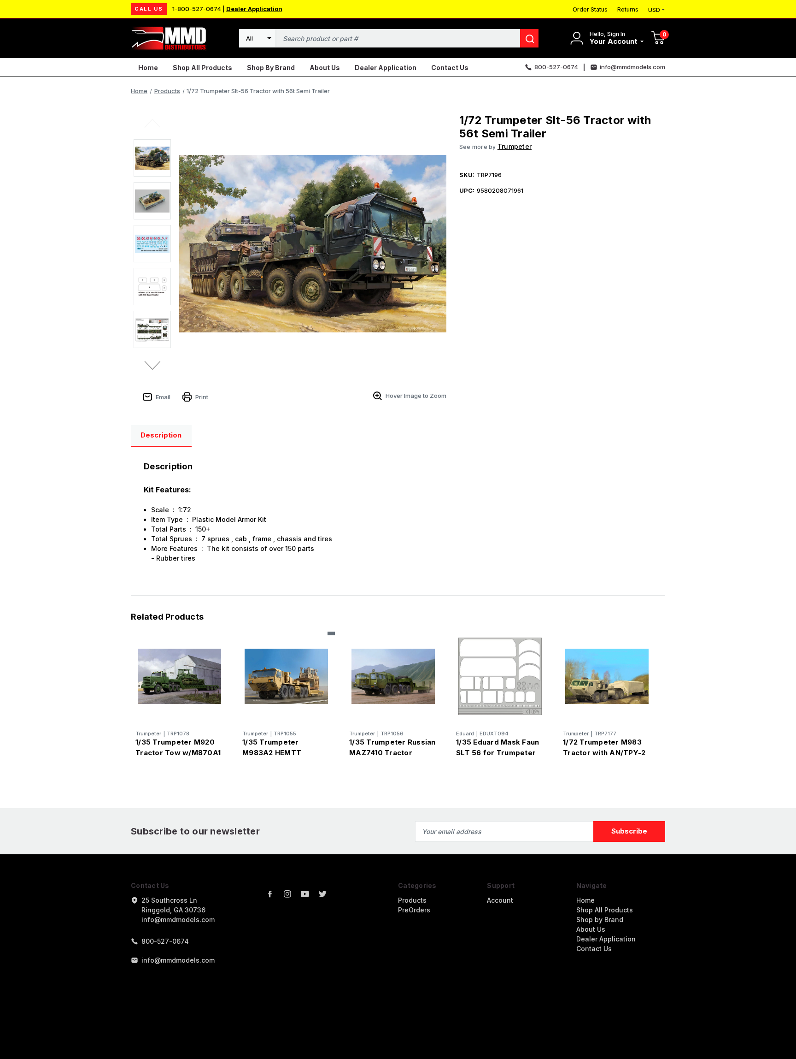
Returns (627, 9)
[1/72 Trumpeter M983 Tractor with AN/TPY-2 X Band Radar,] (607, 676)
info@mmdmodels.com (178, 960)
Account (500, 900)
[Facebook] (269, 893)
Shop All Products (202, 67)
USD (654, 9)
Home (148, 67)
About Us (325, 67)
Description (160, 435)
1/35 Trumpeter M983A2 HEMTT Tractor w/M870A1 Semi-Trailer (276, 758)
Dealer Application (254, 8)
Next (153, 365)
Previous (153, 122)
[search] (529, 38)
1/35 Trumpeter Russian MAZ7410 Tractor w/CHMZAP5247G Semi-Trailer (392, 758)
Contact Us (449, 67)
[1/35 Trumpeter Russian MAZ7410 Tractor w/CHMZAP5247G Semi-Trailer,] (393, 676)
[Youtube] (304, 893)
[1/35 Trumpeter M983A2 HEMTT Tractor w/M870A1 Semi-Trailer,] (286, 676)
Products (412, 900)
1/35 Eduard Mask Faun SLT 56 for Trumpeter (497, 747)
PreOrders (414, 910)
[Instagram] (287, 893)
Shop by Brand (271, 67)
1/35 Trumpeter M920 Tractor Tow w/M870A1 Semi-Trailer (178, 752)
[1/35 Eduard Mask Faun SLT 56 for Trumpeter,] (500, 676)
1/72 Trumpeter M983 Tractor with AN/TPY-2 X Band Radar (604, 752)
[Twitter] (322, 893)
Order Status (590, 9)
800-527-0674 (165, 941)
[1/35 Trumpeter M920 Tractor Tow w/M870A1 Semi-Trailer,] (179, 676)
